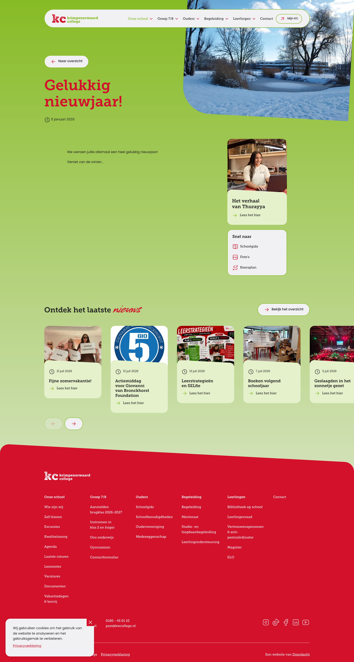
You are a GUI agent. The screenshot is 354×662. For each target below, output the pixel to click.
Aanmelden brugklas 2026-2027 (106, 509)
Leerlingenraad (239, 517)
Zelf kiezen (53, 517)
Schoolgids (249, 246)
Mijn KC (292, 18)
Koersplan (248, 267)
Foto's (244, 257)
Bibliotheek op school (245, 507)
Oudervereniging (150, 527)
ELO (230, 557)
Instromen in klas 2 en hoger (102, 524)
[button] (257, 182)
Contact (266, 19)
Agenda (50, 547)
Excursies (52, 527)
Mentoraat (190, 517)
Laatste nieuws (56, 557)
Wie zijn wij (53, 507)
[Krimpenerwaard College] (75, 18)
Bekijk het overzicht (287, 309)
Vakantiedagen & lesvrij (56, 599)
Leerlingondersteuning (200, 542)
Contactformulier (104, 557)
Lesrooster (52, 567)
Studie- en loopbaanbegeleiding (199, 529)
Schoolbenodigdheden (154, 517)
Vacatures (52, 576)
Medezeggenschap (151, 537)
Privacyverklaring (27, 646)
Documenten (55, 586)
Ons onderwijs (102, 537)
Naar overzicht (70, 61)
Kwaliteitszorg (55, 537)
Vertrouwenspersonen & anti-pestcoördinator (245, 532)
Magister (234, 547)
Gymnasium (100, 547)
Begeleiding (191, 507)
